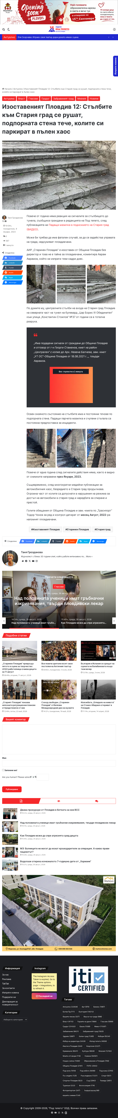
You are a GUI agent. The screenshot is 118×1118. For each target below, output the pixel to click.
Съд (91, 1080)
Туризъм (69, 1085)
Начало (8, 89)
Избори (104, 1036)
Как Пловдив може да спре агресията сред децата (49, 835)
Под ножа (106, 1071)
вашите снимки (71, 1095)
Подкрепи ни (9, 997)
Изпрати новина (10, 992)
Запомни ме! (10, 770)
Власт (21, 98)
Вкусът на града (93, 1017)
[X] (29, 561)
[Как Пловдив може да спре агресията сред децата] (10, 839)
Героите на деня (87, 1021)
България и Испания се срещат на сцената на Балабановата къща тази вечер (97, 666)
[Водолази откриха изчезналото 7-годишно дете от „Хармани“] (10, 865)
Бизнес (99, 1007)
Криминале (70, 1051)
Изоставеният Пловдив (46, 529)
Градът (46, 98)
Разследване (89, 1076)
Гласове (33, 98)
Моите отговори (72, 1056)
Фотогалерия (87, 1085)
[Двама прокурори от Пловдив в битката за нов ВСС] (10, 813)
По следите (70, 1076)
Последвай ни (45, 996)
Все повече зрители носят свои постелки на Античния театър (57, 664)
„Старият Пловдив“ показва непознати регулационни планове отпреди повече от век (18, 705)
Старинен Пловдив (78, 529)
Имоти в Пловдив (72, 1046)
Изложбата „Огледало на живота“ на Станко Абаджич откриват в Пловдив (97, 705)
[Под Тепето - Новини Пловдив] (59, 29)
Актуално (18, 89)
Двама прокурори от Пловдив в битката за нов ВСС (50, 809)
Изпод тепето (98, 1041)
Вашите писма (71, 1017)
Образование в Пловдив (96, 1061)
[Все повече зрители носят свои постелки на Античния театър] (58, 651)
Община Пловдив (73, 1066)
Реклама (6, 979)
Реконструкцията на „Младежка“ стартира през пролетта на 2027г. (51, 37)
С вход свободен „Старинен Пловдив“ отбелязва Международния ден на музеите (57, 705)
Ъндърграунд (91, 1090)
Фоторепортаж (71, 1090)
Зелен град (86, 1036)
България (59, 586)
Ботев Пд (69, 1012)
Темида (106, 1080)
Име (4, 758)
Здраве (69, 1036)
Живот (100, 1026)
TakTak (5, 983)
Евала (85, 1026)
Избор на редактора (74, 1041)
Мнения (81, 98)
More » (89, 556)
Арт (85, 1007)
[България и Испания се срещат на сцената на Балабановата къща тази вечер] (98, 651)
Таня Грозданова (15, 218)
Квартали (93, 1046)
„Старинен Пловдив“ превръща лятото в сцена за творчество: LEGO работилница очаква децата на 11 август (19, 667)
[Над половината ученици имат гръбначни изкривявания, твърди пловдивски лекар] (10, 826)
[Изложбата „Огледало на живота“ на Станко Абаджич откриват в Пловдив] (98, 689)
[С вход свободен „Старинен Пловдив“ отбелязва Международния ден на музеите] (58, 689)
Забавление (71, 1031)
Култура (88, 1051)
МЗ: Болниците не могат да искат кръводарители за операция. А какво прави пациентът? (59, 603)
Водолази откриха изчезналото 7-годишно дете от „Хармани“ (55, 861)
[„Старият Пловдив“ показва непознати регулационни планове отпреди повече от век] (19, 689)
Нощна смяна (71, 1061)
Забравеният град (63, 98)
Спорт (106, 1076)
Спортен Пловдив (72, 1080)
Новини (94, 98)
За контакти (8, 988)
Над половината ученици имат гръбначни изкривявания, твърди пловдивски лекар (68, 822)
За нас (5, 974)
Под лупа (69, 1071)
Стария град (103, 529)
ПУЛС (92, 1066)
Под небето (87, 1071)
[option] (59, 600)
